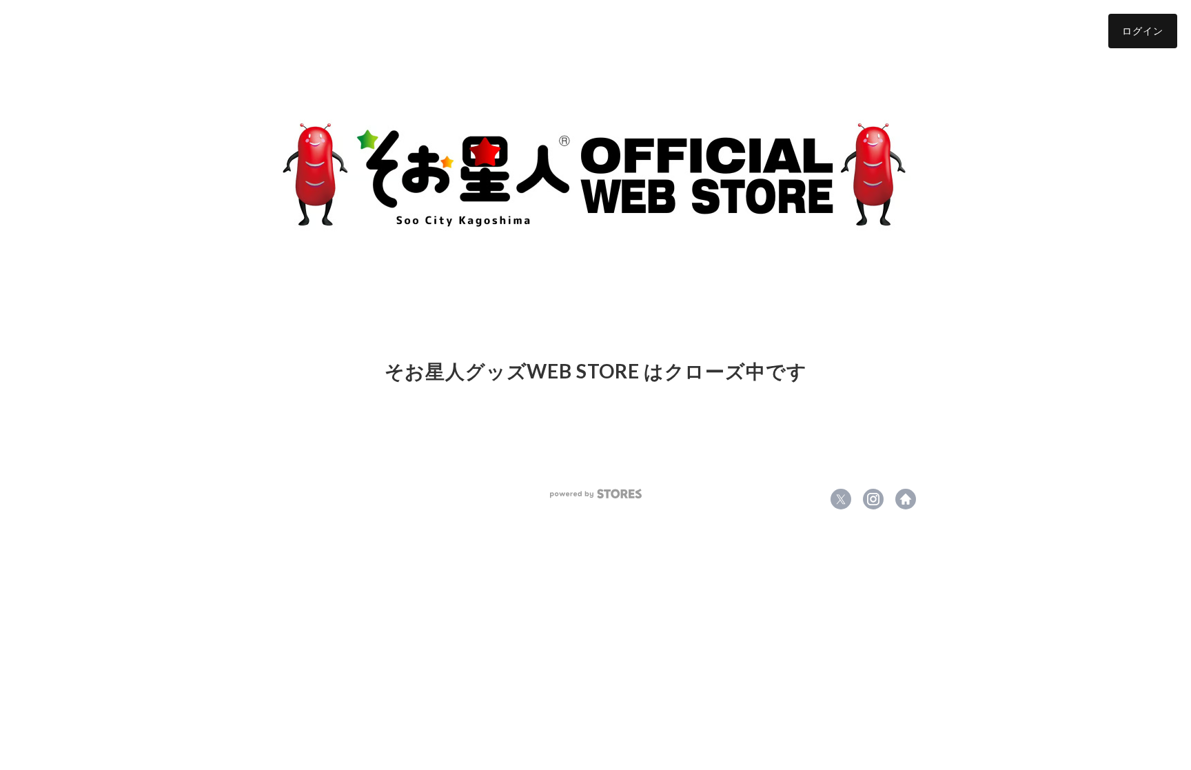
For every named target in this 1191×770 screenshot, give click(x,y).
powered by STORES (596, 494)
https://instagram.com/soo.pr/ (873, 499)
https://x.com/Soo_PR (841, 499)
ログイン (1142, 31)
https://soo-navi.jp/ (905, 499)
